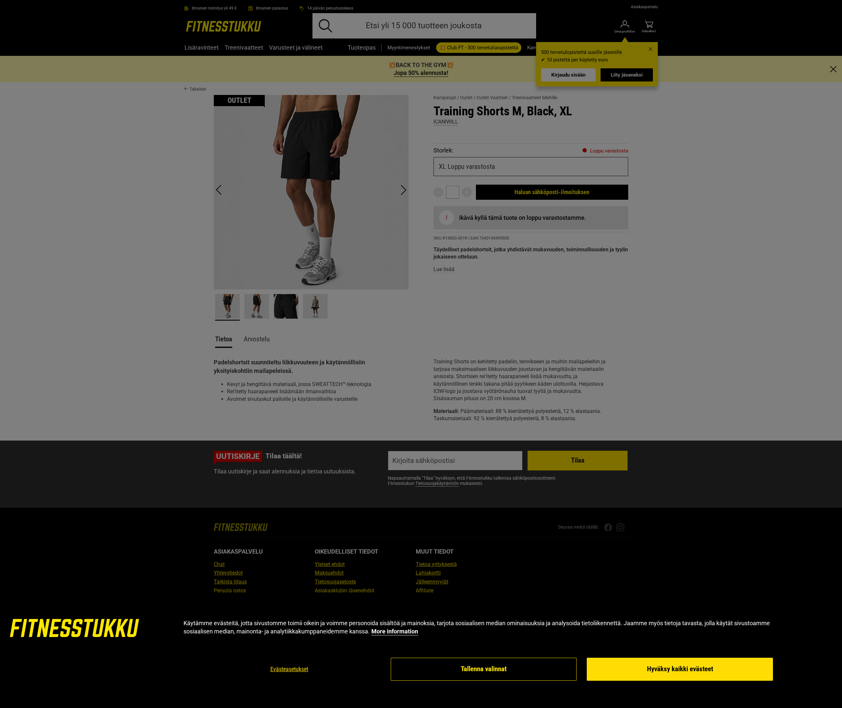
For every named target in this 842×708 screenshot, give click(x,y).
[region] (421, 650)
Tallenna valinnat (484, 669)
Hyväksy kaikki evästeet (680, 669)
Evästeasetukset (289, 669)
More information (394, 631)
